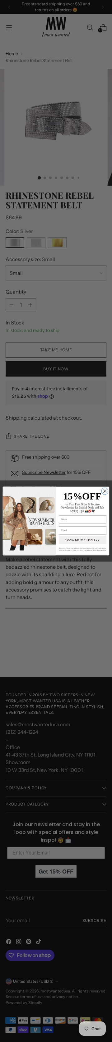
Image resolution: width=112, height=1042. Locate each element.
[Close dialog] (104, 491)
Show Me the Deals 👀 (82, 540)
